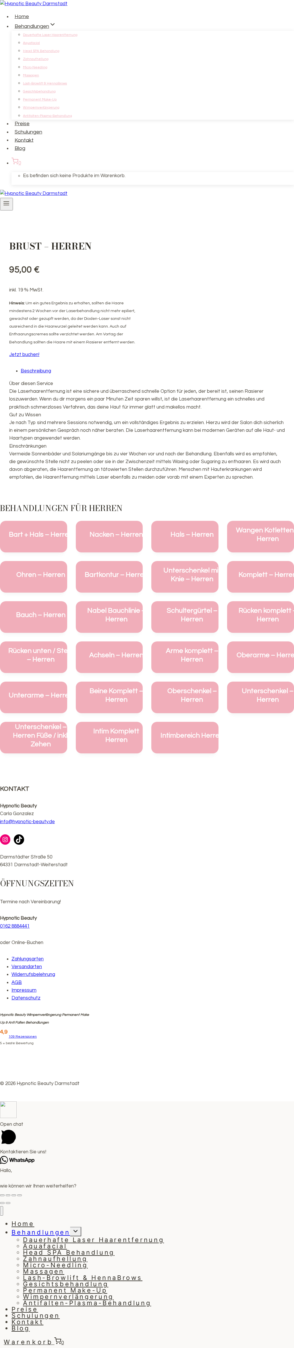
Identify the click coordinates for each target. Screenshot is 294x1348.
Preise (22, 123)
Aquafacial (31, 43)
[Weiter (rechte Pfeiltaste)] (8, 1203)
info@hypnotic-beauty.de (27, 821)
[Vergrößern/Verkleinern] (19, 1195)
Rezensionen (23, 1036)
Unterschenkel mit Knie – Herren (192, 575)
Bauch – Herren (40, 614)
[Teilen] (8, 1195)
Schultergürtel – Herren (192, 615)
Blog (20, 148)
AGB (16, 982)
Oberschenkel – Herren (192, 695)
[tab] (153, 371)
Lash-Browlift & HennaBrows (45, 83)
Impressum (23, 990)
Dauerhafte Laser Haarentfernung (50, 35)
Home (22, 16)
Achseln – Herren (116, 655)
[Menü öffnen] (6, 204)
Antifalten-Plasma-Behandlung (47, 116)
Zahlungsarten (27, 959)
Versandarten (26, 966)
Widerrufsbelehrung (33, 974)
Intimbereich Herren (191, 735)
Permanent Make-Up (40, 99)
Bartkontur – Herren (116, 574)
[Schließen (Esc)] (2, 1195)
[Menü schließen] (1, 1211)
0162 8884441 (15, 926)
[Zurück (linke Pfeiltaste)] (2, 1203)
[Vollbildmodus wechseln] (13, 1195)
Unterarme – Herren (41, 695)
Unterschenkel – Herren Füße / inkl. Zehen (41, 735)
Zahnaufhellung (36, 59)
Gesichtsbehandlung (39, 91)
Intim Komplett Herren (116, 735)
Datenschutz (25, 998)
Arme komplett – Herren (192, 655)
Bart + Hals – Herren (41, 534)
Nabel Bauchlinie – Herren (116, 615)
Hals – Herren (192, 534)
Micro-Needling (35, 67)
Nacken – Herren (116, 534)
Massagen (31, 75)
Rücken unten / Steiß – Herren (40, 655)
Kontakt (24, 140)
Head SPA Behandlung (41, 51)
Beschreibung (36, 371)
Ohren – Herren (40, 574)
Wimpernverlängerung (41, 107)
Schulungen (28, 132)
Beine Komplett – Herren (116, 695)
